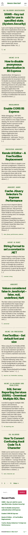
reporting (8, 426)
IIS (18, 57)
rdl (4, 426)
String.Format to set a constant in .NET (14, 249)
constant (6, 276)
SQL (4, 10)
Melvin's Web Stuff (14, 3)
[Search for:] (9, 492)
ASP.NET (11, 57)
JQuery (18, 187)
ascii (5, 473)
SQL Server (10, 10)
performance (14, 234)
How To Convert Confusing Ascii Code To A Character (14, 443)
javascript (6, 323)
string (10, 276)
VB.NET (18, 242)
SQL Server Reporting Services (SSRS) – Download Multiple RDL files (14, 393)
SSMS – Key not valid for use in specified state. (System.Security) (14, 19)
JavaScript (18, 149)
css (9, 375)
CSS (12, 331)
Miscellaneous (14, 104)
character (9, 473)
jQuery (8, 234)
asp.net (6, 375)
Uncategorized (20, 10)
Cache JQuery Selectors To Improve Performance (14, 195)
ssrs (13, 426)
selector (21, 234)
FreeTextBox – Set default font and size (14, 339)
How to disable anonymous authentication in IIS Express (14, 66)
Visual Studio (14, 385)
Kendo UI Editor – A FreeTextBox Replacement (14, 156)
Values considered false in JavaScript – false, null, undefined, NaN (14, 292)
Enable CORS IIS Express (14, 110)
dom (5, 234)
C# (16, 57)
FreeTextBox (10, 149)
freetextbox (14, 375)
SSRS (22, 383)
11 (10, 483)
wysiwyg (20, 375)
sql (4, 49)
